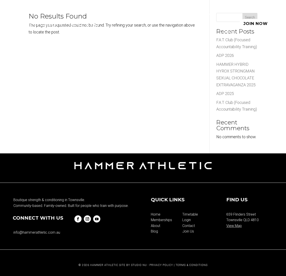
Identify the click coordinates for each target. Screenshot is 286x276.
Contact (188, 226)
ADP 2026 (225, 55)
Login (227, 32)
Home (117, 15)
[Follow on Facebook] (78, 218)
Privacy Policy (161, 265)
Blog (227, 15)
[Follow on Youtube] (96, 218)
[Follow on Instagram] (87, 218)
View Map (234, 226)
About (207, 15)
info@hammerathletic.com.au (36, 232)
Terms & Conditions (192, 265)
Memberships (145, 15)
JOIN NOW (255, 23)
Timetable (180, 15)
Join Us (188, 231)
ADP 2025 (225, 93)
